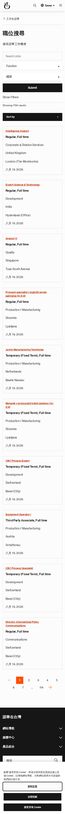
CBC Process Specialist (19, 568)
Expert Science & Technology (23, 185)
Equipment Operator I (18, 514)
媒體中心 (60, 737)
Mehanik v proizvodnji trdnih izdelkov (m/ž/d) (30, 405)
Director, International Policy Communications (22, 624)
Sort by (34, 117)
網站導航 (60, 728)
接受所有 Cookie (32, 807)
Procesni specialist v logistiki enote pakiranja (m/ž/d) (26, 294)
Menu (60, 5)
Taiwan (48, 5)
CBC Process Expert (18, 461)
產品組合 (60, 746)
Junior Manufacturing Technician (25, 350)
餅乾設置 (32, 786)
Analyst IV (11, 238)
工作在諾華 (12, 18)
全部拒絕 (32, 797)
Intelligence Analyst (17, 131)
